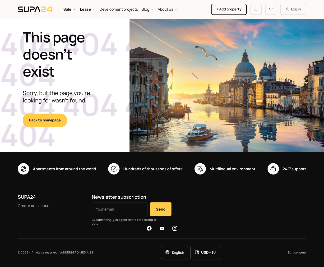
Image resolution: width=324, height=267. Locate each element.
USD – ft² (208, 252)
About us (165, 9)
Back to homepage (45, 120)
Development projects (119, 9)
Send (161, 209)
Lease (85, 9)
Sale (67, 9)
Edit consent (297, 252)
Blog (145, 9)
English (178, 252)
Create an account (34, 205)
